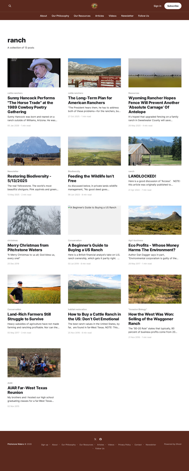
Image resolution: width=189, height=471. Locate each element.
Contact (138, 444)
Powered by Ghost (172, 444)
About (43, 15)
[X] (95, 439)
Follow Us (143, 15)
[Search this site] (10, 6)
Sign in (157, 5)
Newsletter (127, 15)
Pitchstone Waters (16, 444)
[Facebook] (100, 439)
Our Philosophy (60, 15)
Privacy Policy (124, 444)
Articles (99, 15)
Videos (113, 15)
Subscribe (173, 5)
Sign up (44, 444)
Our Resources (82, 15)
